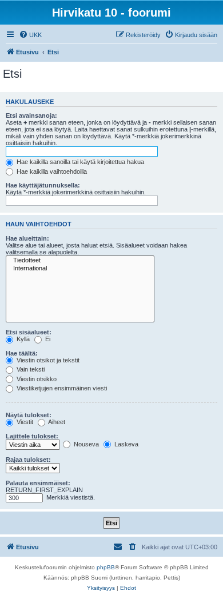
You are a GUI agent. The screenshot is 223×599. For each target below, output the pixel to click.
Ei (46, 339)
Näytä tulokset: (28, 415)
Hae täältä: (22, 353)
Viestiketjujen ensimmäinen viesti (61, 388)
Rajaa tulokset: (28, 459)
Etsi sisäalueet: (28, 332)
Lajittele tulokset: (32, 436)
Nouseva (85, 444)
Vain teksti (30, 369)
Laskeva (125, 444)
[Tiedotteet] (80, 261)
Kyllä (22, 339)
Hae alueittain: (27, 238)
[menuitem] (30, 35)
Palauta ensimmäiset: (38, 483)
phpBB (106, 567)
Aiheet (56, 421)
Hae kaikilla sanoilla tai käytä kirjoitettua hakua (79, 161)
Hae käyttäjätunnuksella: (43, 185)
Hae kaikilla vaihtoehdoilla (51, 171)
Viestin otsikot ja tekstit (47, 360)
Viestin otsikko (36, 379)
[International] (80, 269)
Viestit (24, 421)
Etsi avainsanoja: (31, 115)
